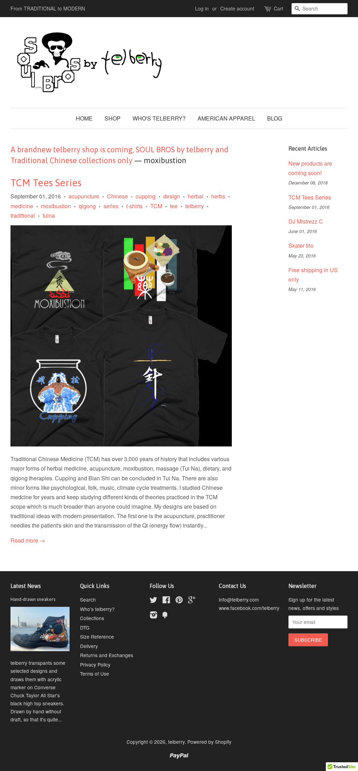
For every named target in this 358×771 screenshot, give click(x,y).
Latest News (25, 586)
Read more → (27, 540)
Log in (202, 8)
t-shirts (134, 206)
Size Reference (97, 636)
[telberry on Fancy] (165, 615)
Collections (92, 617)
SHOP (113, 118)
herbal (195, 196)
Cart (278, 8)
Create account (237, 8)
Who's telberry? (159, 118)
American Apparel (226, 118)
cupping (146, 196)
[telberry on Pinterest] (179, 600)
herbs (218, 196)
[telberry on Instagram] (153, 615)
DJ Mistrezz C (305, 221)
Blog (274, 118)
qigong (87, 206)
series (111, 206)
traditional (22, 215)
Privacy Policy (95, 664)
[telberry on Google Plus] (192, 600)
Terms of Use (94, 673)
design (171, 196)
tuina (49, 215)
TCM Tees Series (45, 182)
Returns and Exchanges (106, 655)
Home (84, 118)
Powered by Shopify (209, 741)
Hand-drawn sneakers (33, 599)
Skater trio (301, 245)
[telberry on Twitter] (153, 600)
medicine (21, 206)
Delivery (89, 645)
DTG (85, 627)
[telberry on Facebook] (166, 600)
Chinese (117, 196)
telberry (194, 206)
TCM (156, 206)
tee (174, 206)
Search (88, 599)
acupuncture (84, 196)
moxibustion (56, 206)
